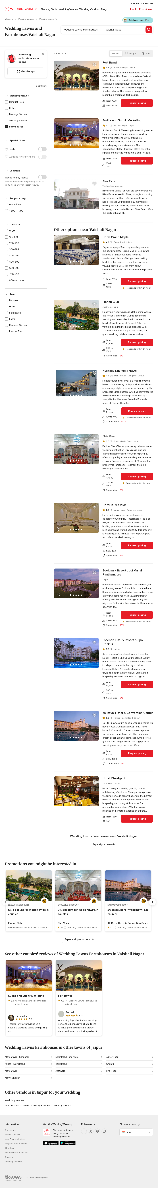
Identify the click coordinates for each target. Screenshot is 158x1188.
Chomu (110, 1063)
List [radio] (118, 53)
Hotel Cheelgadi (113, 778)
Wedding (9, 19)
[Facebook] (84, 1131)
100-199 (13, 237)
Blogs (104, 9)
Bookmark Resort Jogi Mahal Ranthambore (122, 572)
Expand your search (103, 844)
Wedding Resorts (18, 120)
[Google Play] (67, 1144)
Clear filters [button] (41, 86)
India (129, 1132)
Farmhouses (16, 126)
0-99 (12, 230)
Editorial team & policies (17, 1152)
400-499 (14, 255)
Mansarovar (11, 1070)
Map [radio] (148, 53)
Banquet (13, 300)
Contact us (10, 1130)
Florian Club (110, 302)
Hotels (12, 108)
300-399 (14, 249)
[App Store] (51, 1144)
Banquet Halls (16, 101)
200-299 (14, 243)
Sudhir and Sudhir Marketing (121, 120)
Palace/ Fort (15, 331)
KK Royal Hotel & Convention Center (127, 713)
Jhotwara (60, 1070)
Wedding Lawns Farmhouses (53, 19)
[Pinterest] (97, 1131)
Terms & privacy (12, 1134)
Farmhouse (15, 312)
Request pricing (137, 103)
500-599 (14, 261)
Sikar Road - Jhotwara (67, 1056)
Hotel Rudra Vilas (114, 505)
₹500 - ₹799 (16, 210)
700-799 (14, 274)
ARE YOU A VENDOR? (142, 3)
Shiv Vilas (109, 436)
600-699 (14, 268)
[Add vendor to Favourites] (94, 65)
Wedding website (13, 1161)
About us (9, 1148)
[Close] (43, 54)
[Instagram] (104, 1131)
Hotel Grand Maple (115, 237)
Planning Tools (49, 9)
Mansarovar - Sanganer (17, 1056)
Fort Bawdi (109, 62)
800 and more (16, 280)
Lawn (12, 319)
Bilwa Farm (108, 181)
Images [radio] (132, 53)
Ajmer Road (112, 1056)
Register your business (16, 1143)
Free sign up (146, 9)
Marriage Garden (18, 114)
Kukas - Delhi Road (15, 1063)
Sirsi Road (111, 1070)
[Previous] (5, 902)
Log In (133, 9)
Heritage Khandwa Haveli (119, 371)
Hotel (12, 306)
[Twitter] (91, 1131)
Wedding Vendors (89, 9)
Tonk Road (61, 1063)
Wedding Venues (68, 9)
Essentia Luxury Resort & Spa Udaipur (122, 642)
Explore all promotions (77, 939)
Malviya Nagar (12, 1077)
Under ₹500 (15, 204)
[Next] (152, 902)
